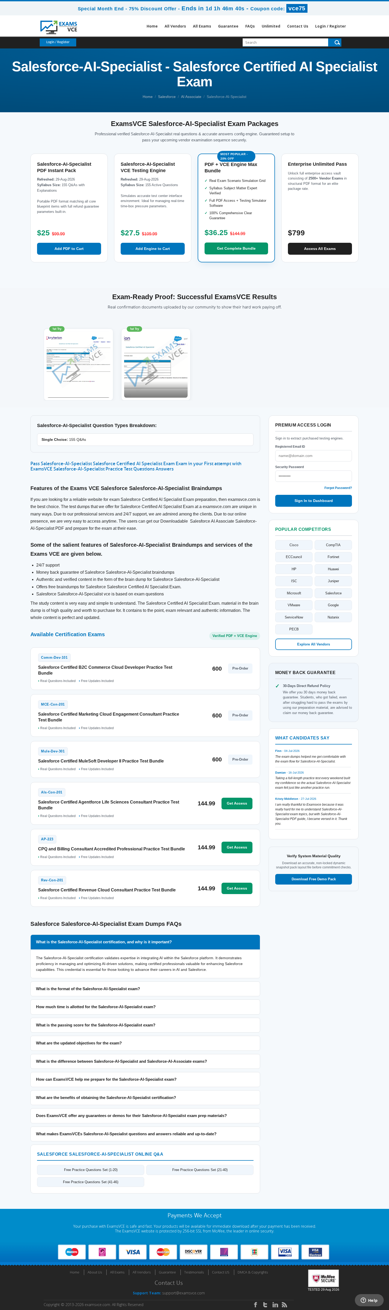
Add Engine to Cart (152, 248)
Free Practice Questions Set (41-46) (90, 1182)
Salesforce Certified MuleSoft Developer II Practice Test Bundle (101, 761)
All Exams (202, 26)
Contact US (220, 1272)
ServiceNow (294, 617)
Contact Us (297, 26)
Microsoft (294, 593)
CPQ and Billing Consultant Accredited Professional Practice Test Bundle (111, 849)
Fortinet (333, 557)
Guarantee (228, 26)
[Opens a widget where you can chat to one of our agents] (369, 1300)
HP (294, 569)
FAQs (250, 26)
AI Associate (191, 97)
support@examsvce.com (183, 1292)
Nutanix (333, 617)
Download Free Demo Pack (314, 879)
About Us (95, 1272)
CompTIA (333, 545)
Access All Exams (320, 248)
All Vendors (175, 26)
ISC (294, 581)
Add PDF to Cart (69, 248)
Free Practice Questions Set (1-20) (90, 1170)
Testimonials (194, 1272)
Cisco (294, 545)
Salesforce (167, 97)
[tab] (145, 942)
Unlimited (271, 26)
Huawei (333, 569)
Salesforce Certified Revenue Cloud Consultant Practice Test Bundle (107, 890)
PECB (294, 629)
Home (152, 26)
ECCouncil (294, 557)
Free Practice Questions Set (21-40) (200, 1170)
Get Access (237, 803)
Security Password (289, 467)
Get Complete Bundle (236, 248)
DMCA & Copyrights (253, 1272)
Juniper (333, 581)
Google (333, 605)
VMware (294, 605)
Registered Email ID (290, 446)
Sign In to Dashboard (314, 501)
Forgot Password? (338, 488)
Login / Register (330, 26)
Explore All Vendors (313, 644)
